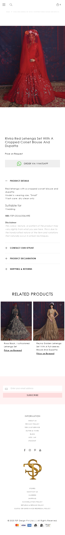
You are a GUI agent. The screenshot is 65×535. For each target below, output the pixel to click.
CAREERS (32, 495)
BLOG (32, 434)
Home (8, 11)
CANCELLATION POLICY (32, 502)
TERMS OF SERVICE (32, 427)
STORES (32, 488)
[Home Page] (32, 469)
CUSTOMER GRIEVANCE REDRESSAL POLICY (32, 508)
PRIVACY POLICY (32, 424)
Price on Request (13, 350)
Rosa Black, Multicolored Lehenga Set (17, 345)
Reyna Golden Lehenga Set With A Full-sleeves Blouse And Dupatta (49, 346)
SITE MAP (32, 437)
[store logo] (31, 4)
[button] (28, 305)
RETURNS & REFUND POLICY (32, 505)
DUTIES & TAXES (32, 431)
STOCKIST (32, 441)
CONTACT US (32, 492)
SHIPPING (32, 498)
